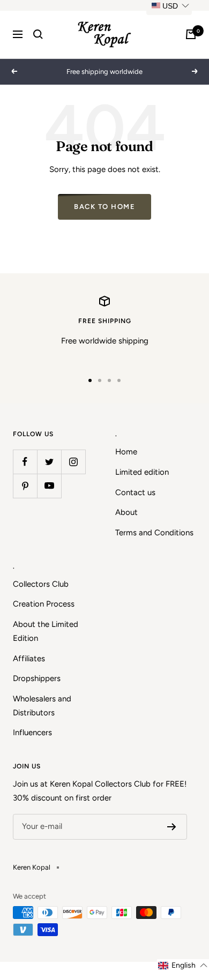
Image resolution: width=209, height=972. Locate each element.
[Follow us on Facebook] (25, 462)
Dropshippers (37, 678)
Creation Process (43, 604)
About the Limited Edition (45, 631)
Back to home (104, 207)
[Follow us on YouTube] (49, 486)
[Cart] (190, 34)
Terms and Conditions (154, 532)
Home (126, 452)
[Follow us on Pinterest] (25, 486)
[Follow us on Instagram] (73, 462)
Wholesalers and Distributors (42, 705)
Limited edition (142, 472)
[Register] (171, 827)
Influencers (32, 732)
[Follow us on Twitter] (49, 462)
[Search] (38, 34)
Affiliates (29, 658)
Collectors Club (41, 584)
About (126, 512)
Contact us (135, 492)
